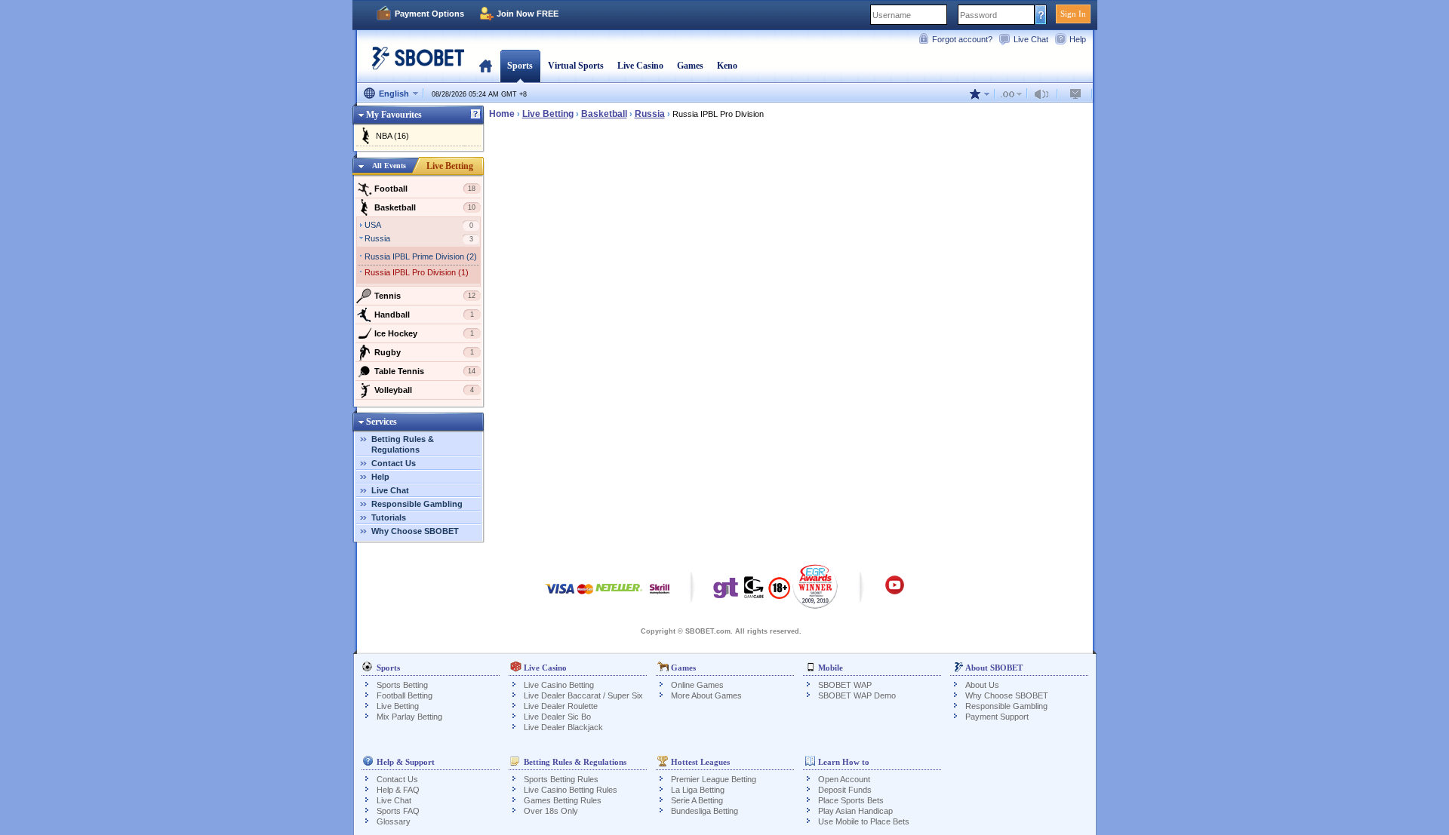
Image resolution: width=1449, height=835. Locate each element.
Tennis (425, 295)
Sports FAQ (398, 810)
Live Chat (1031, 39)
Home (485, 65)
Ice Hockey (424, 333)
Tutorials (388, 517)
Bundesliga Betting (704, 810)
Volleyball (424, 389)
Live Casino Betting (559, 684)
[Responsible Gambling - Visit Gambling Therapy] (726, 591)
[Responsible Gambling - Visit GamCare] (754, 591)
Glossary (394, 821)
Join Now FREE (527, 13)
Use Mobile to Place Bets (863, 821)
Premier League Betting (713, 779)
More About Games (706, 695)
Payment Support (997, 716)
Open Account (844, 779)
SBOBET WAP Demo (857, 695)
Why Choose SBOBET (415, 531)
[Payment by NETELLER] (618, 596)
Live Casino (640, 65)
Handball (424, 314)
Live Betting (449, 166)
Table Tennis (425, 371)
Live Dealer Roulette (561, 706)
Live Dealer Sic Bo (557, 716)
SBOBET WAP (845, 684)
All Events (389, 165)
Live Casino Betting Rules (570, 789)
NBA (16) (392, 135)
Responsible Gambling (417, 503)
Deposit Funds (845, 789)
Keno (727, 65)
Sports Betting (402, 684)
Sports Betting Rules (561, 779)
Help (1077, 39)
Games (690, 65)
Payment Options (429, 13)
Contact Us (393, 463)
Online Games (697, 684)
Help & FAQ (398, 789)
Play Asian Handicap (855, 810)
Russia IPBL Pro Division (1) (417, 272)
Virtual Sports (576, 65)
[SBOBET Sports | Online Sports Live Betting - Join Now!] (413, 64)
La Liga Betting (697, 789)
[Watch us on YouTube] (894, 592)
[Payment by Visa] (560, 596)
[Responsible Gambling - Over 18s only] (779, 593)
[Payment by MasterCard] (585, 596)
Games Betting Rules (562, 800)
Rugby (424, 352)
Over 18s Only (551, 810)
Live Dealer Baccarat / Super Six (583, 695)
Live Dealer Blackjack (563, 727)
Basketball (425, 207)
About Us (982, 684)
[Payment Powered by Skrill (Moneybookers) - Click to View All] (659, 596)
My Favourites (394, 114)
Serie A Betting (697, 800)
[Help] (475, 114)
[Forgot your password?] (1041, 14)
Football (425, 188)
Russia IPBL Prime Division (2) (421, 256)
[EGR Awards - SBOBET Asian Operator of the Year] (815, 586)
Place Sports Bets (851, 800)
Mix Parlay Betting (409, 716)
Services (381, 421)
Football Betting (404, 695)
